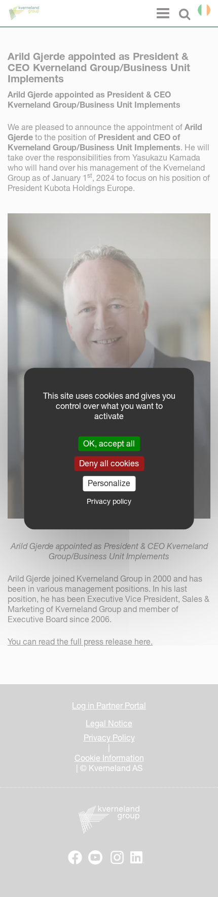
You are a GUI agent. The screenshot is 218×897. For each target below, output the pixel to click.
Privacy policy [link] (109, 501)
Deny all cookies (109, 463)
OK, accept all (109, 443)
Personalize (109, 483)
